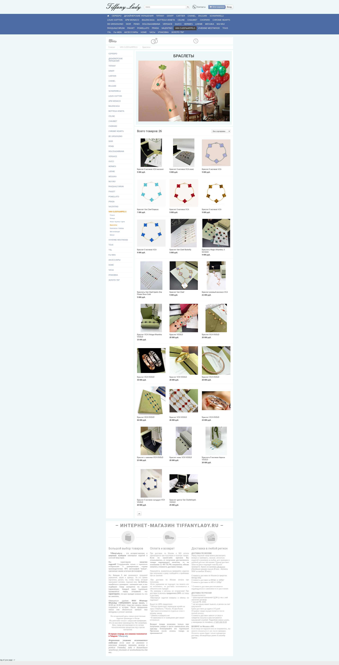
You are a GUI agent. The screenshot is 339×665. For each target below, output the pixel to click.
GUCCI (178, 24)
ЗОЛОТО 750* (177, 32)
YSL (109, 32)
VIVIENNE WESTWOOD (209, 28)
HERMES (188, 24)
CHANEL (192, 16)
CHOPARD (205, 20)
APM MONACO (132, 20)
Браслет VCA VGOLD (210, 335)
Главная (111, 47)
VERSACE (167, 24)
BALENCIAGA (148, 20)
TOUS (225, 28)
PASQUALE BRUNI (116, 28)
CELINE (181, 20)
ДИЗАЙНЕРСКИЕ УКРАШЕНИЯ (138, 16)
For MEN (118, 32)
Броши (112, 235)
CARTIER (180, 16)
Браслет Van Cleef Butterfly (180, 250)
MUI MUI (221, 24)
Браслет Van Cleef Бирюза (147, 209)
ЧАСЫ (152, 32)
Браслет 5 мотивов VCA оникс (182, 169)
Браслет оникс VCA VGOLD (181, 457)
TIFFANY (160, 16)
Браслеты (113, 225)
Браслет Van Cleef (177, 292)
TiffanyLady (123, 636)
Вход (229, 7)
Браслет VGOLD (176, 335)
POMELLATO (143, 28)
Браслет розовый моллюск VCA (215, 292)
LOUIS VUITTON (114, 20)
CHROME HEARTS (221, 20)
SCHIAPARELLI (217, 16)
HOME (144, 32)
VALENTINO (167, 28)
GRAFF (170, 16)
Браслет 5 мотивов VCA (211, 169)
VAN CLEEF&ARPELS (185, 28)
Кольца (112, 218)
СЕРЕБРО (116, 16)
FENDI (137, 24)
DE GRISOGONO (115, 24)
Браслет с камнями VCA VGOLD (150, 457)
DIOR (128, 24)
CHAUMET (192, 20)
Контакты (201, 7)
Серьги (112, 215)
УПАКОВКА (163, 32)
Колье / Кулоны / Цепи (117, 221)
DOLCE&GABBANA (151, 24)
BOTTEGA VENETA (166, 20)
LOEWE (198, 24)
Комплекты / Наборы (117, 228)
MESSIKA (209, 24)
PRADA (155, 28)
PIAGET (131, 28)
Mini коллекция (115, 231)
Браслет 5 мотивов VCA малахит (150, 169)
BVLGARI (202, 16)
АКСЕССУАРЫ (131, 32)
